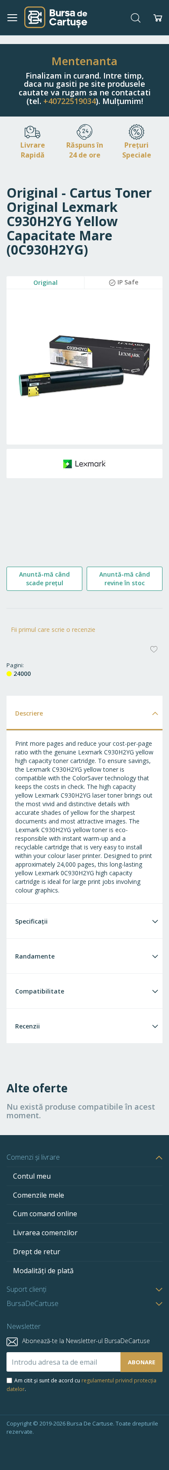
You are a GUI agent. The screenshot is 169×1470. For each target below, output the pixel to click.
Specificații (31, 921)
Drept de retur (36, 1251)
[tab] (84, 712)
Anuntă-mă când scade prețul (44, 578)
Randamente (35, 956)
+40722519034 (69, 101)
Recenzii (27, 1026)
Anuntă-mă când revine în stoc (124, 578)
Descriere (29, 713)
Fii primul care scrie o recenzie (53, 629)
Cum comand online (45, 1213)
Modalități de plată (43, 1270)
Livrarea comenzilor (45, 1232)
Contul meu (32, 1176)
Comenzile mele (38, 1195)
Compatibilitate (39, 991)
